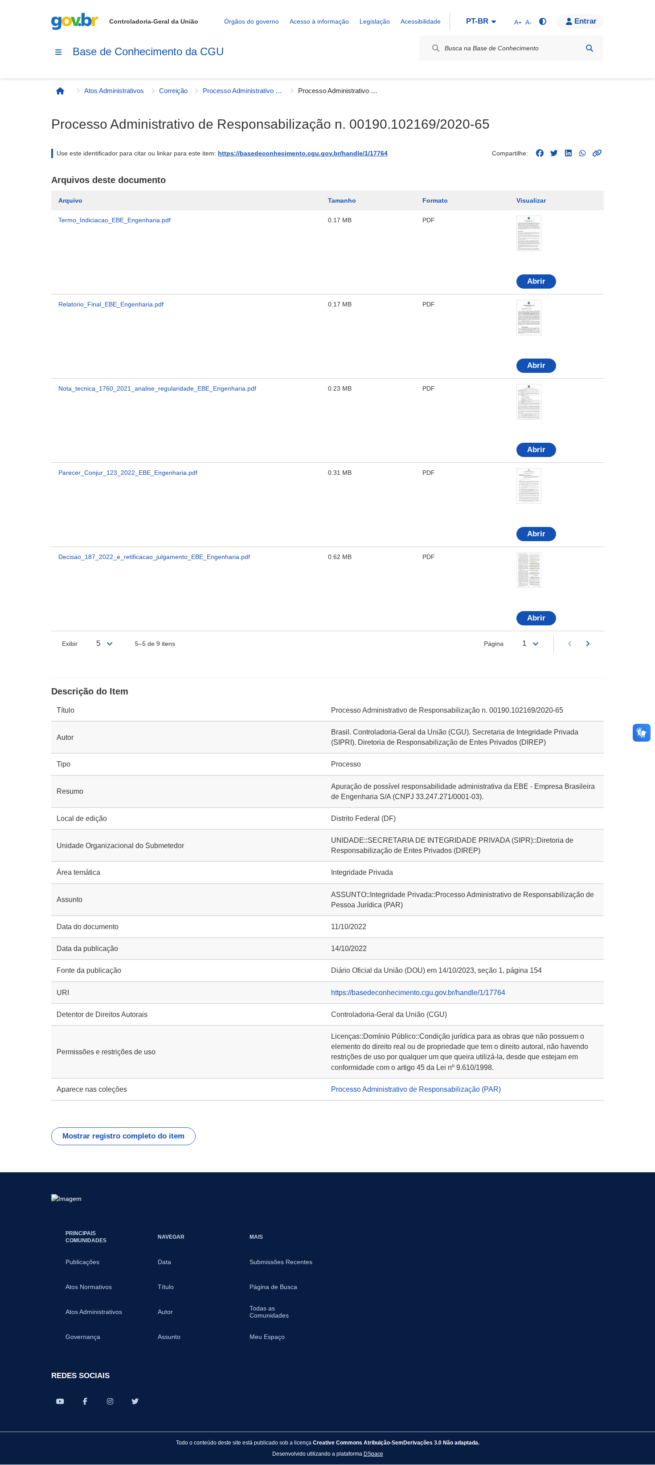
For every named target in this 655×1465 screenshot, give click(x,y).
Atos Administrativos (114, 90)
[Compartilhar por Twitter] (135, 1401)
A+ (518, 22)
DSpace (373, 1454)
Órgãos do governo (251, 21)
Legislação (375, 21)
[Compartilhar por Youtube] (60, 1401)
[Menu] (58, 52)
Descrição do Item (89, 691)
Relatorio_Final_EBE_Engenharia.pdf (111, 304)
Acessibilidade (421, 21)
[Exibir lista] (109, 644)
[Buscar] (589, 48)
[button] (580, 21)
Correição (173, 90)
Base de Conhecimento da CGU (148, 51)
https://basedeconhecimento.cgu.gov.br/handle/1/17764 (303, 153)
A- (528, 22)
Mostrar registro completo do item (123, 1136)
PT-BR (477, 21)
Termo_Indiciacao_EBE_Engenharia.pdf (114, 220)
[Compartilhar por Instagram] (110, 1401)
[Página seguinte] (588, 644)
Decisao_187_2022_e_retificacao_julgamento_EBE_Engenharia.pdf (154, 556)
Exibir (70, 643)
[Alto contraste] (542, 21)
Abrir (536, 281)
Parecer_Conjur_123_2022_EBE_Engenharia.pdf (127, 472)
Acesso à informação (319, 21)
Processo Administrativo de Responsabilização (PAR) (243, 90)
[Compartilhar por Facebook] (85, 1401)
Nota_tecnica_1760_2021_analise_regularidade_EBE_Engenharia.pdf (157, 388)
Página (494, 643)
